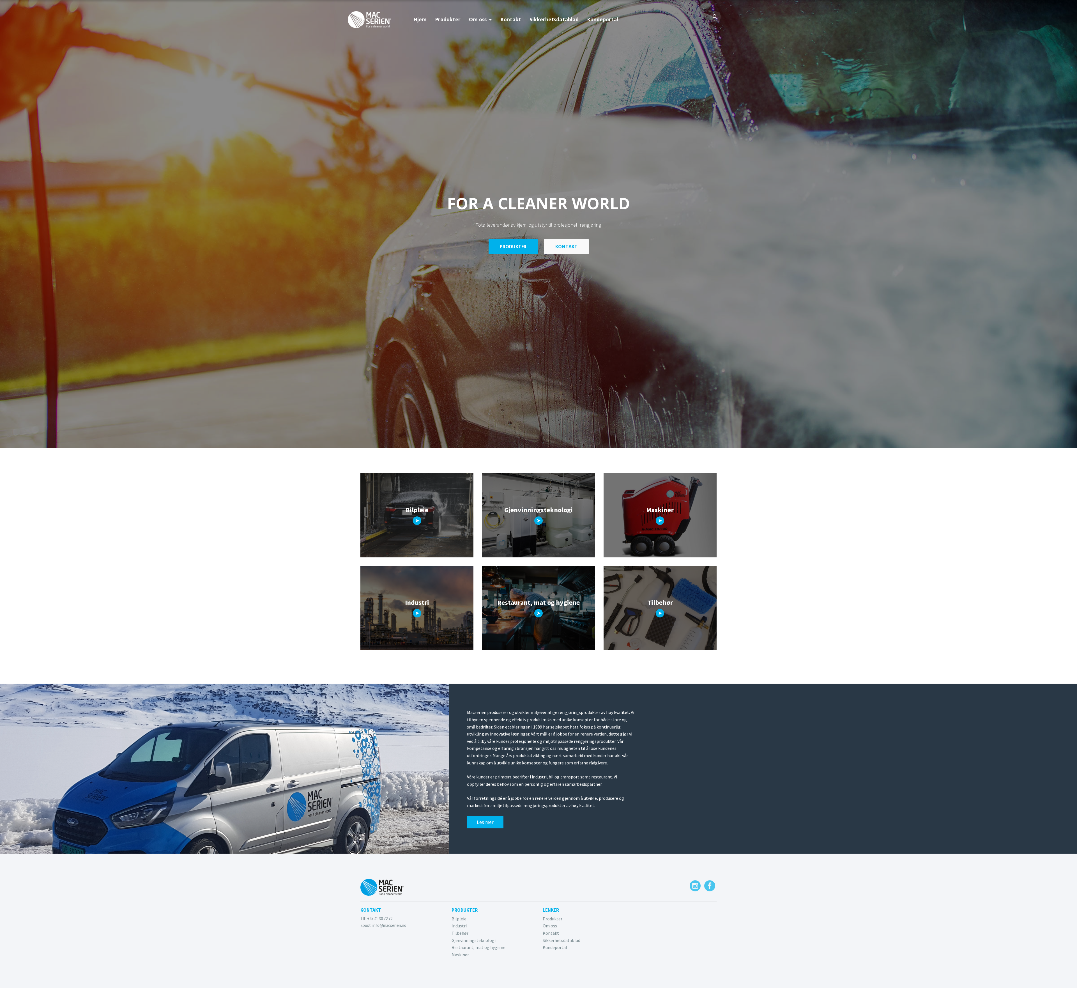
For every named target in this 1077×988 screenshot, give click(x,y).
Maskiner (460, 954)
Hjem (420, 19)
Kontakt (510, 19)
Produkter (448, 19)
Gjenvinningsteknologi (474, 940)
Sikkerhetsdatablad (554, 19)
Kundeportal (602, 19)
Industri (459, 926)
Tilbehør (460, 933)
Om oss (478, 19)
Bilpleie (459, 919)
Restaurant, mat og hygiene (478, 947)
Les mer (485, 822)
